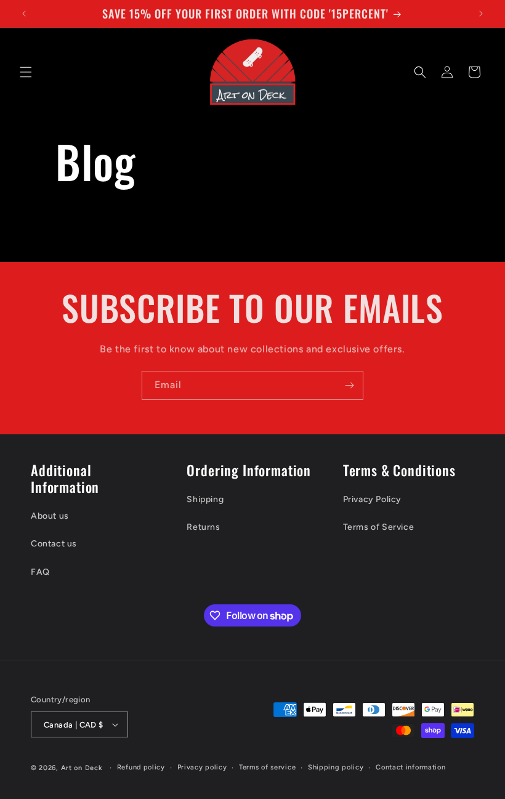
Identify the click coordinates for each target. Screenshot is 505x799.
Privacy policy (202, 767)
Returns (203, 527)
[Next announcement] (481, 13)
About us (50, 516)
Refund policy (141, 767)
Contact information (410, 767)
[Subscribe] (349, 385)
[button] (25, 72)
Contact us (54, 543)
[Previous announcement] (24, 13)
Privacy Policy (372, 499)
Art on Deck (82, 768)
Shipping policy (336, 767)
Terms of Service (378, 527)
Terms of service (267, 767)
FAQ (40, 572)
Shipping (205, 499)
